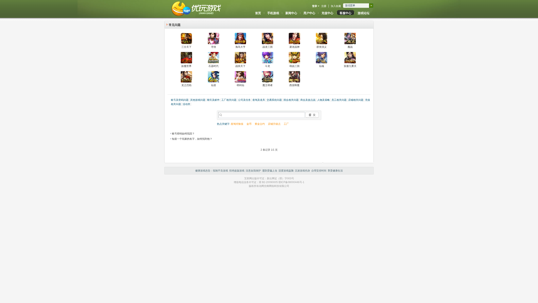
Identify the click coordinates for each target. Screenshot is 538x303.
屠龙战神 (294, 46)
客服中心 (345, 13)
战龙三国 (267, 46)
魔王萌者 (267, 85)
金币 (249, 123)
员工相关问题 (339, 99)
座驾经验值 (237, 123)
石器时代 (213, 66)
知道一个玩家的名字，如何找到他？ (192, 138)
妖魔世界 (186, 66)
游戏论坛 (363, 13)
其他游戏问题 (197, 99)
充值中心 (327, 13)
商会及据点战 (307, 99)
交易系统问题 (274, 99)
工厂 (286, 123)
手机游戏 (273, 13)
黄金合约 (260, 123)
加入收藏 (336, 6)
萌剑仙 (240, 85)
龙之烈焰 (186, 85)
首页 (258, 13)
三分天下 (186, 46)
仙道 (213, 85)
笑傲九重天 (350, 66)
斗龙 (267, 66)
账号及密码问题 (180, 99)
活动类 (186, 104)
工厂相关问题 (228, 99)
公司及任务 (244, 99)
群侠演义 (321, 46)
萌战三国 (294, 66)
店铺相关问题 (355, 99)
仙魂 (321, 66)
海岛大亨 (240, 46)
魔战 (350, 46)
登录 (314, 6)
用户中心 (309, 13)
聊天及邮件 (213, 99)
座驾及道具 (258, 99)
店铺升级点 (274, 123)
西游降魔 (294, 85)
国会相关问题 (291, 99)
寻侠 (213, 46)
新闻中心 (291, 13)
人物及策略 (323, 99)
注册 (323, 6)
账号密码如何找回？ (183, 133)
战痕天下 (240, 66)
